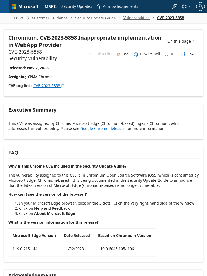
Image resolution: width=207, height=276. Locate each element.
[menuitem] (51, 6)
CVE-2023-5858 (49, 85)
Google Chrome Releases (102, 128)
